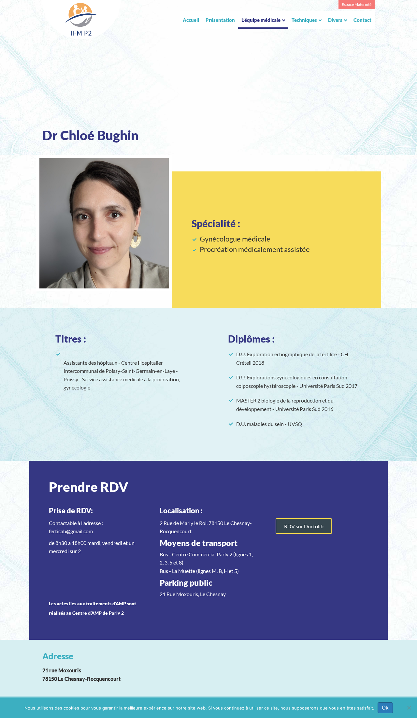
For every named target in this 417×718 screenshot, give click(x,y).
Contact (362, 20)
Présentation (220, 20)
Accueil (191, 20)
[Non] (409, 707)
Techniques (304, 20)
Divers (335, 20)
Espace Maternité (356, 4)
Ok (385, 707)
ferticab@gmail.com (71, 531)
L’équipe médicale (260, 20)
